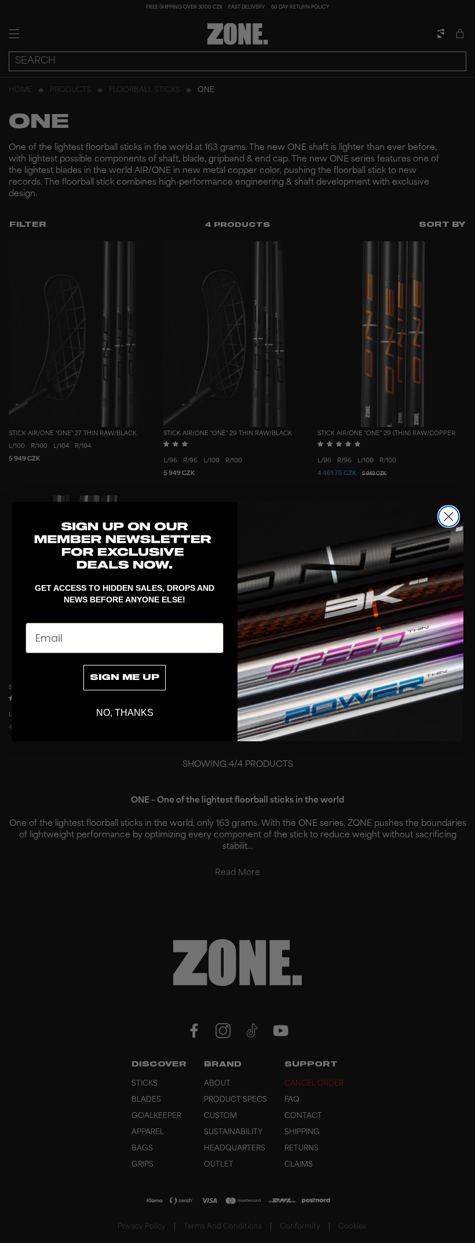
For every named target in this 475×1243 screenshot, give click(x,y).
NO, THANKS (125, 713)
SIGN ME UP (124, 678)
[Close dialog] (449, 516)
